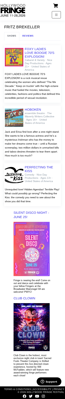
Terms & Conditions (17, 389)
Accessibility (42, 389)
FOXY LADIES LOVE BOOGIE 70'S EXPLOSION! (39, 52)
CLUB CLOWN (24, 298)
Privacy (59, 389)
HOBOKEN (33, 109)
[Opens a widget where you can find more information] (48, 381)
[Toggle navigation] (56, 14)
